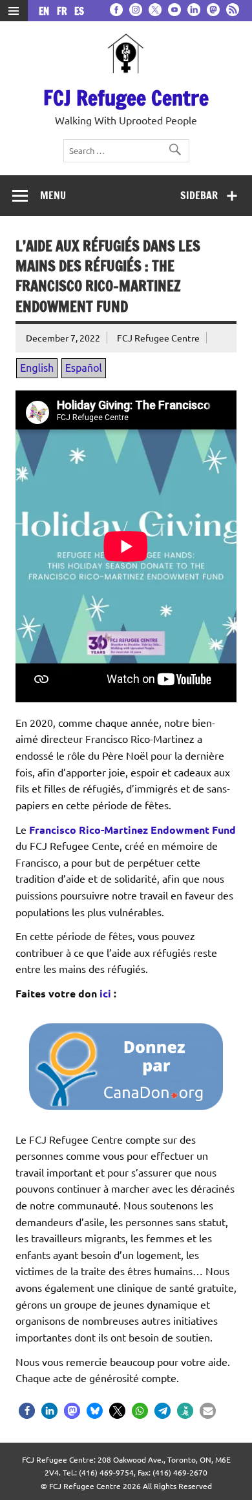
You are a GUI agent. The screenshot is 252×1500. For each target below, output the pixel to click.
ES (79, 11)
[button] (27, 1411)
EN (46, 11)
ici (105, 993)
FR (64, 11)
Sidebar (199, 195)
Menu (53, 195)
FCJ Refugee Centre (126, 98)
